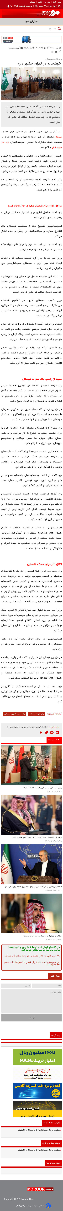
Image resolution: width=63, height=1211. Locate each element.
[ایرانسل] (31, 1109)
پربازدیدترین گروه (51, 1143)
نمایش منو (31, 21)
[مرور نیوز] (31, 13)
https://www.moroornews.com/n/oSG (27, 727)
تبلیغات (32, 2)
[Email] (56, 52)
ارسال (32, 1018)
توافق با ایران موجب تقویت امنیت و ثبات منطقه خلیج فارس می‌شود (37, 837)
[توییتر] (46, 732)
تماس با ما (57, 2)
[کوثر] (31, 1091)
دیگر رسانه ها (53, 1163)
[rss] (11, 6)
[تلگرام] (52, 732)
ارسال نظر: (55, 976)
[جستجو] (59, 29)
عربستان (58, 137)
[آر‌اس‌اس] (57, 732)
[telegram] (7, 6)
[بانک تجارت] (31, 1057)
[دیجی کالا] (31, 39)
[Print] (52, 52)
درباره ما (47, 2)
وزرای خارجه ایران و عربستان (15, 714)
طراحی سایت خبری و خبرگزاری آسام (30, 1206)
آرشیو (40, 2)
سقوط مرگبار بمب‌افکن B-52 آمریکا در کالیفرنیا (39, 1130)
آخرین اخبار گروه (51, 1123)
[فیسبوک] (41, 732)
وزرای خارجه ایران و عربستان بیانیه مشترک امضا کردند (42, 788)
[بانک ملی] (31, 1073)
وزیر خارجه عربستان (37, 714)
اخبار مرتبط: (54, 740)
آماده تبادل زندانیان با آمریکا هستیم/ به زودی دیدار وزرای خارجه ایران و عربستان (33, 886)
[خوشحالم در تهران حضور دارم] (31, 83)
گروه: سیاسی (14, 47)
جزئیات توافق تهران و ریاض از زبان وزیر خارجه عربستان (42, 936)
